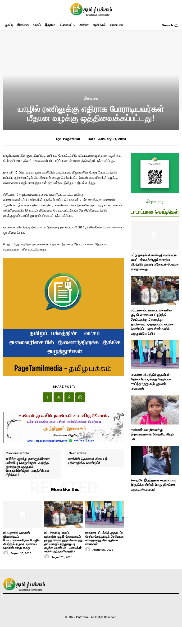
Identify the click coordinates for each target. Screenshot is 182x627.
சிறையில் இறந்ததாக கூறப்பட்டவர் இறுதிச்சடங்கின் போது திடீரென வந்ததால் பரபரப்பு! (154, 485)
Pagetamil (71, 139)
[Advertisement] (91, 61)
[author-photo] (6, 553)
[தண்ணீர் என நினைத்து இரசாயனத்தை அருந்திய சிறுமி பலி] (155, 409)
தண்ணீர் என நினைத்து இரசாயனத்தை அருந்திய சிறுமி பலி (152, 434)
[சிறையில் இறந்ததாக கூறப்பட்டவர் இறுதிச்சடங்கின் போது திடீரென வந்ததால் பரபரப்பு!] (155, 460)
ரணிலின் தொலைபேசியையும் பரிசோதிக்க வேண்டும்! (88, 461)
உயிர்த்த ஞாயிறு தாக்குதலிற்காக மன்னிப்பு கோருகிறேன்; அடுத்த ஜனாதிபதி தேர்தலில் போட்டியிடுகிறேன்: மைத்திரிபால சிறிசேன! (28, 467)
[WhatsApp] (80, 397)
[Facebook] (47, 397)
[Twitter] (58, 397)
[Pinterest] (69, 397)
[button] (170, 25)
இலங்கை (91, 98)
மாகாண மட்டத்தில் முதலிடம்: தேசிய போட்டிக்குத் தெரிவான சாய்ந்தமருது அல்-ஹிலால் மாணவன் (104, 538)
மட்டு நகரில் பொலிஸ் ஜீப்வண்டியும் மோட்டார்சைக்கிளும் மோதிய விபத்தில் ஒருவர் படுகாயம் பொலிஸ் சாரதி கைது (21, 540)
